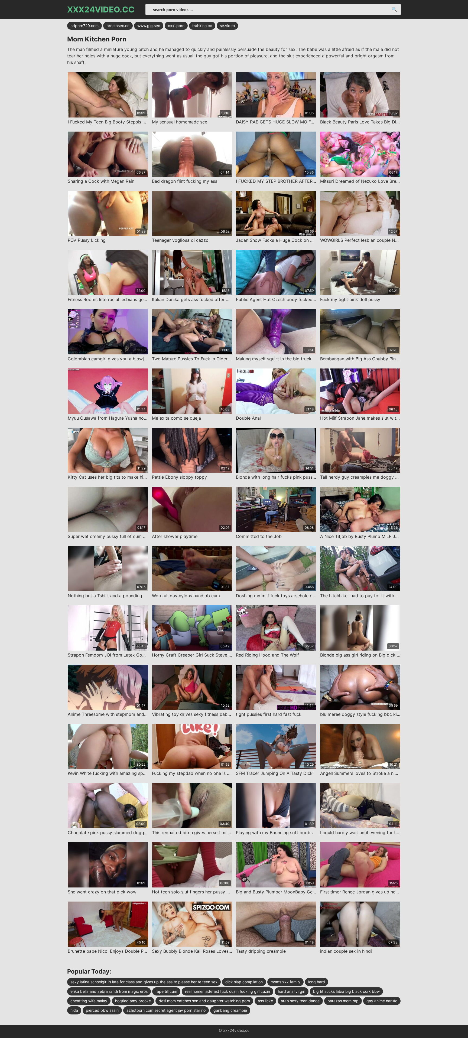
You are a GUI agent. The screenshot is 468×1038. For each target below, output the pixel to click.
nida (74, 1010)
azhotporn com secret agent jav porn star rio (166, 1010)
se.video (227, 25)
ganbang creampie (230, 1010)
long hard (316, 982)
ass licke (265, 1000)
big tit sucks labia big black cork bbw (346, 991)
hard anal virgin (291, 991)
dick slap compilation (244, 982)
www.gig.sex (148, 25)
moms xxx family (285, 982)
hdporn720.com (84, 25)
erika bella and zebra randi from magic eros (109, 991)
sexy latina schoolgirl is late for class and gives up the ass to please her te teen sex (143, 982)
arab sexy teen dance (300, 1000)
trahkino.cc (202, 25)
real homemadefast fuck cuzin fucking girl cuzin (227, 991)
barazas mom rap (343, 1000)
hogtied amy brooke (133, 1000)
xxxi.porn (176, 25)
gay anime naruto (381, 1000)
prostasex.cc (117, 25)
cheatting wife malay (88, 1000)
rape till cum (166, 991)
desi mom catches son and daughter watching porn (204, 1000)
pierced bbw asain (102, 1010)
